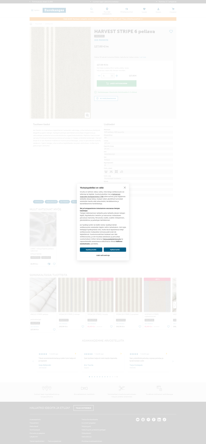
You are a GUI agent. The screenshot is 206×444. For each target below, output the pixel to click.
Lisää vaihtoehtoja (103, 255)
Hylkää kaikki (115, 250)
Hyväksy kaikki (91, 250)
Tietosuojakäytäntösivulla (112, 239)
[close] (124, 187)
